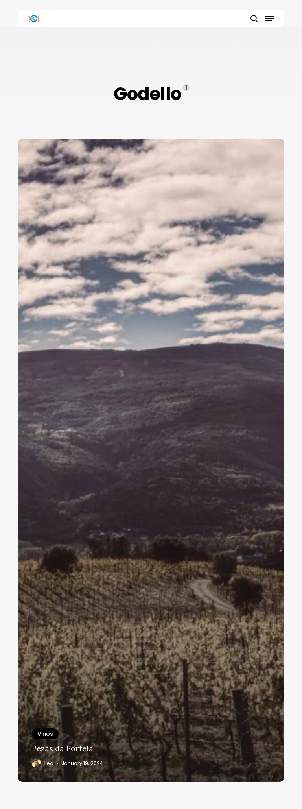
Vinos (45, 734)
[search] (254, 18)
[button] (269, 18)
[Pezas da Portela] (151, 460)
